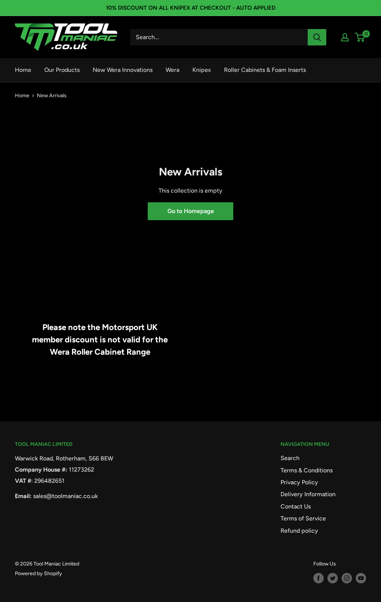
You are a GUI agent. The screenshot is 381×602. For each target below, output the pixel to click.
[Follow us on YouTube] (361, 578)
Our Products (62, 69)
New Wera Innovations (123, 69)
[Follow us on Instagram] (347, 578)
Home (23, 69)
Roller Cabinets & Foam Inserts (265, 69)
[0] (360, 37)
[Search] (317, 37)
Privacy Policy (299, 482)
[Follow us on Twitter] (332, 578)
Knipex (201, 69)
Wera (172, 69)
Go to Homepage (190, 211)
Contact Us (296, 506)
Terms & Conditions (307, 470)
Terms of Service (303, 518)
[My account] (345, 37)
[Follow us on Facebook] (318, 578)
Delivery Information (308, 494)
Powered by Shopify (38, 573)
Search (290, 458)
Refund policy (299, 530)
